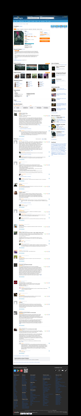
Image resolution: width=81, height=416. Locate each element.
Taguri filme (15, 396)
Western (15, 395)
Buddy (31, 385)
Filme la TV (23, 380)
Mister (15, 387)
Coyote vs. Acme (45, 391)
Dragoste (57, 121)
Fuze (31, 404)
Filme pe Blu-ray (24, 382)
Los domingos (45, 399)
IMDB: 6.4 (43, 35)
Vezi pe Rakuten (45, 41)
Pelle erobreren (60, 151)
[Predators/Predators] (17, 78)
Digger (57, 380)
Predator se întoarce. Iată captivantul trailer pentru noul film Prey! (62, 89)
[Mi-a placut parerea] (45, 115)
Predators (16, 26)
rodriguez (22, 204)
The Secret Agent (32, 394)
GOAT (31, 405)
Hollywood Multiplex (25, 403)
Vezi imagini (47, 72)
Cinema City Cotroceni (25, 401)
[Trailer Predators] (17, 50)
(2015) (57, 125)
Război (15, 390)
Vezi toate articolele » (54, 112)
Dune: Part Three (32, 386)
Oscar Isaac (63, 149)
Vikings (62, 150)
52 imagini (22, 72)
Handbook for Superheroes (47, 384)
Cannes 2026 (16, 405)
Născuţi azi (32, 381)
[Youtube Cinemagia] (62, 370)
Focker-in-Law (58, 388)
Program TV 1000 (58, 402)
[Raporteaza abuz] (49, 115)
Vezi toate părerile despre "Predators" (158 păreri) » (21, 355)
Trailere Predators (17, 63)
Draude (22, 343)
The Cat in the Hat (58, 384)
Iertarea (44, 392)
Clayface (57, 377)
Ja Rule (60, 150)
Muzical (62, 120)
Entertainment (58, 79)
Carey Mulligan (61, 146)
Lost (59, 145)
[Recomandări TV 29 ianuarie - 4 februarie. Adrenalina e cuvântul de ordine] (53, 96)
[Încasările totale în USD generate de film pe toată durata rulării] (49, 106)
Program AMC (58, 399)
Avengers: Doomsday (59, 391)
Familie (15, 383)
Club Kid (31, 383)
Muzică (15, 388)
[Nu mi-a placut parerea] (47, 115)
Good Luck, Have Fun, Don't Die (35, 395)
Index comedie (24, 396)
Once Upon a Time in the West (56, 149)
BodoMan (20, 191)
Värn (43, 393)
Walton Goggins (30, 85)
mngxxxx (22, 350)
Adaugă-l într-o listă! (64, 64)
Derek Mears (18, 85)
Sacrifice (44, 383)
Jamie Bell (62, 134)
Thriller (15, 394)
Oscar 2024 (15, 403)
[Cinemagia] (14, 21)
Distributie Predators (18, 80)
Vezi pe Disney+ (45, 38)
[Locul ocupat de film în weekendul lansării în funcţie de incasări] (15, 106)
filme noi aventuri (24, 362)
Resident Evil (45, 396)
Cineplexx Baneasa (25, 404)
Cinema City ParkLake (25, 408)
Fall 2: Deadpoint (45, 385)
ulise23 (20, 183)
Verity (44, 404)
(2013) (63, 131)
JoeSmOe (22, 240)
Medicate (22, 287)
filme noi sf (33, 362)
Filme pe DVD (24, 381)
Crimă (15, 379)
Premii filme (16, 400)
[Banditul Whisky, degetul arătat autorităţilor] (53, 101)
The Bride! (31, 400)
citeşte (16, 58)
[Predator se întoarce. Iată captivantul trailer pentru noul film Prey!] (53, 91)
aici (31, 359)
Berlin (15, 407)
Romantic (65, 120)
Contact (26, 412)
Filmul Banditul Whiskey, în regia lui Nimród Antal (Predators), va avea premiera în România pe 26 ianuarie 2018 (61, 104)
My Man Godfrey (55, 144)
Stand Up (15, 393)
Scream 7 (31, 396)
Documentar (15, 380)
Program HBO (58, 401)
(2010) (20, 26)
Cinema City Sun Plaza (25, 406)
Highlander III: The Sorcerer (59, 143)
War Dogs (61, 147)
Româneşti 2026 (24, 391)
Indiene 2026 (24, 390)
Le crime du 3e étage (46, 388)
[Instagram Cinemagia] (59, 370)
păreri (45, 32)
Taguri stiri (15, 397)
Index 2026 (23, 393)
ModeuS (57, 75)
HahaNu (20, 209)
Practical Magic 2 (45, 390)
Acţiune (60, 128)
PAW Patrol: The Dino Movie (47, 377)
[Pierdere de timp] (41, 34)
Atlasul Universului (46, 400)
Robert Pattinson (32, 379)
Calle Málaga (45, 403)
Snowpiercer (59, 131)
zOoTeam (22, 178)
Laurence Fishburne (19, 83)
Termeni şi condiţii (22, 412)
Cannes (15, 404)
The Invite (31, 399)
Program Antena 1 (58, 396)
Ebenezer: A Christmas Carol (60, 385)
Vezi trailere (47, 63)
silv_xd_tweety (23, 174)
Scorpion (55, 145)
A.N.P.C (36, 412)
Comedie (15, 378)
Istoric (15, 386)
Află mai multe (54, 410)
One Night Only (45, 382)
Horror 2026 (24, 389)
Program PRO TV (58, 395)
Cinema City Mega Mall (25, 407)
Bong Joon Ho (60, 133)
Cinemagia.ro (18, 17)
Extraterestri (16, 101)
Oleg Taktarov (42, 85)
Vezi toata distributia (19, 87)
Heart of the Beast (45, 397)
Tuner (31, 402)
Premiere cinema (24, 379)
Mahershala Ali (42, 83)
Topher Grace (30, 83)
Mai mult (23, 49)
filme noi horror (29, 362)
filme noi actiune (18, 362)
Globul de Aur (16, 406)
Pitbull (20, 112)
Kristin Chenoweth (63, 148)
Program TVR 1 (58, 403)
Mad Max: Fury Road (60, 124)
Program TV (58, 394)
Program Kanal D (58, 398)
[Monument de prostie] (40, 34)
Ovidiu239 (22, 130)
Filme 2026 (23, 377)
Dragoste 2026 (24, 388)
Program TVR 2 (58, 404)
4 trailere (22, 63)
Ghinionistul (59, 144)
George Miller (60, 127)
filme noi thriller (37, 362)
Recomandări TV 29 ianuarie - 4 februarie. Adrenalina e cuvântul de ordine (61, 94)
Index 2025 (23, 394)
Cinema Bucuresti (24, 400)
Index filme (24, 392)
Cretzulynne (58, 69)
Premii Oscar (16, 401)
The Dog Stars (45, 381)
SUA (27, 96)
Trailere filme (32, 382)
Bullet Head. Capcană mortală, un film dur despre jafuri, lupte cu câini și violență (61, 109)
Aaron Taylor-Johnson (33, 380)
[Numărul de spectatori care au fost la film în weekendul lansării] (22, 106)
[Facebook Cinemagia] (56, 370)
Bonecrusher (21, 224)
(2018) (64, 117)
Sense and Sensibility (59, 378)
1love (22, 126)
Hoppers (31, 393)
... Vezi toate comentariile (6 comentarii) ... (25, 202)
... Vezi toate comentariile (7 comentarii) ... (25, 176)
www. (22, 217)
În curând (32, 21)
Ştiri (39, 21)
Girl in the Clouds (45, 405)
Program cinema (21, 21)
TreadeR (20, 250)
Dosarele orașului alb (46, 389)
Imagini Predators (17, 72)
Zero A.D (57, 390)
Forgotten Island (58, 379)
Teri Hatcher (53, 143)
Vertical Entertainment (62, 129)
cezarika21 (20, 311)
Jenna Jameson (32, 377)
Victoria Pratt (56, 151)
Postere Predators (17, 45)
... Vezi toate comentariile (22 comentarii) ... (25, 128)
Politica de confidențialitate (31, 412)
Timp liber (28, 21)
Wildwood (31, 384)
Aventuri (62, 128)
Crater (20, 301)
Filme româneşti (24, 383)
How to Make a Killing (33, 397)
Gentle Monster (45, 402)
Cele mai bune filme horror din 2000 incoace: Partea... (61, 73)
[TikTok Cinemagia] (65, 370)
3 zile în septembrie (46, 395)
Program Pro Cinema (59, 397)
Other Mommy (58, 381)
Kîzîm (31, 392)
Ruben (20, 293)
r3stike (20, 255)
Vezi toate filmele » (54, 139)
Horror (15, 385)
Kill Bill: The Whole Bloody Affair (35, 401)
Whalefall (31, 388)
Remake (20, 101)
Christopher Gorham (57, 147)
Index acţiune (24, 395)
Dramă (60, 120)
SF (64, 128)
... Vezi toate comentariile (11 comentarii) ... (25, 154)
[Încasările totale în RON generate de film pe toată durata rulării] (42, 106)
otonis (20, 231)
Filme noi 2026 (24, 386)
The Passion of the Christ (57, 154)
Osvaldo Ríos (32, 378)
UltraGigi (20, 140)
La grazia (31, 403)
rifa (19, 263)
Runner (44, 398)
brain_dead (23, 151)
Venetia (15, 408)
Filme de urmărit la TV (55, 115)
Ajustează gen (27, 39)
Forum (49, 21)
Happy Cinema (24, 405)
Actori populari (24, 397)
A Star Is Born (59, 117)
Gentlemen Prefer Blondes (54, 150)
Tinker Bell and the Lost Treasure (58, 148)
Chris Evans (59, 134)
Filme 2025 (23, 378)
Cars (43, 386)
